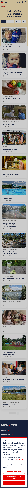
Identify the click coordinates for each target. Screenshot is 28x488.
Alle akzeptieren (14, 483)
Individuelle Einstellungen (14, 471)
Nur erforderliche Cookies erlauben (14, 477)
